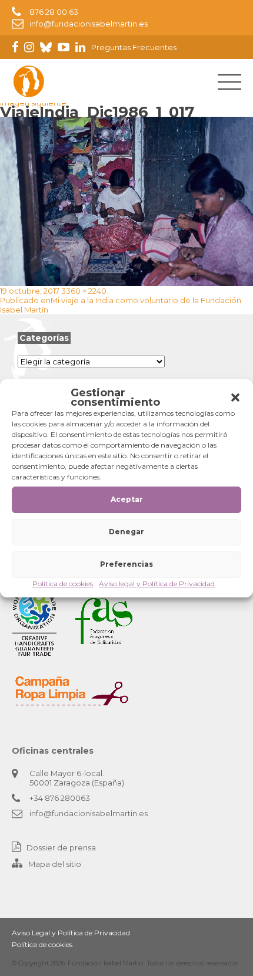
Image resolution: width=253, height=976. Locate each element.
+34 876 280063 (59, 798)
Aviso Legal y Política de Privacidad (71, 932)
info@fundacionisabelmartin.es (88, 23)
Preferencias (126, 564)
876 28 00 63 (53, 12)
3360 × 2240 (83, 290)
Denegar (126, 531)
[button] (235, 397)
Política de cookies (62, 583)
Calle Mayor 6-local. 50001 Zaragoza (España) (76, 777)
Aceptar (127, 499)
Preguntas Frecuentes (134, 47)
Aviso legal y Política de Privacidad (157, 583)
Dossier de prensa (61, 847)
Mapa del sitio (54, 864)
